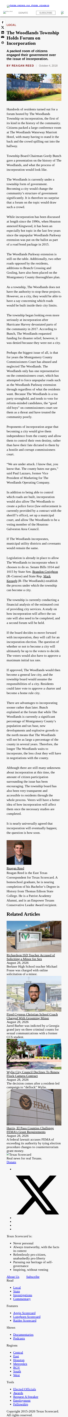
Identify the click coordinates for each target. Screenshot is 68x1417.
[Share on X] (2, 27)
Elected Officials (24, 1389)
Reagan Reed (23, 65)
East (16, 1356)
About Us (13, 1276)
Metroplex (20, 1364)
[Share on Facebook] (2, 22)
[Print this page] (2, 42)
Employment (22, 1400)
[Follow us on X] (37, 1218)
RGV (16, 1367)
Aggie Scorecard (24, 1313)
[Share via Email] (2, 37)
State (16, 1291)
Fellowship (20, 1404)
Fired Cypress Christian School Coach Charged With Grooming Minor (32, 1016)
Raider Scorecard (24, 1320)
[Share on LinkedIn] (2, 32)
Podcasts (19, 1338)
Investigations (22, 1295)
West (16, 1375)
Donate (23, 12)
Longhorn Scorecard (26, 1316)
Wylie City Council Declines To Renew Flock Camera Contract (33, 1074)
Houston (18, 1360)
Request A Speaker (25, 1396)
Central (18, 1352)
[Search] (63, 13)
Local (11, 25)
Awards (18, 1393)
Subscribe (45, 12)
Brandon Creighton (45, 571)
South (17, 1371)
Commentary (22, 1299)
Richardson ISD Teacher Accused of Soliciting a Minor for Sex (31, 957)
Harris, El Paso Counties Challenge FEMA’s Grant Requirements (30, 1130)
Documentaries (23, 1334)
